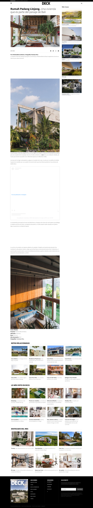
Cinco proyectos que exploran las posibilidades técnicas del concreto (72, 422)
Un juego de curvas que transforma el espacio (70, 94)
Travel (32, 498)
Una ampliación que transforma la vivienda (36, 360)
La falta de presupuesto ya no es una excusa (46, 471)
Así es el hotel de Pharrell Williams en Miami (19, 420)
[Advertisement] (35, 70)
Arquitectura (33, 482)
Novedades (32, 494)
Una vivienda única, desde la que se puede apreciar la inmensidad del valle (55, 360)
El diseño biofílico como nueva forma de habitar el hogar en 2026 (55, 421)
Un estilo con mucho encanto (72, 401)
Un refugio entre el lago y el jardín (19, 359)
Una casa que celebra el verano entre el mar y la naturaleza (70, 25)
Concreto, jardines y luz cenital (54, 378)
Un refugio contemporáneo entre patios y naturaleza (70, 60)
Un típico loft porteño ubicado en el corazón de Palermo (22, 471)
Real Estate (33, 496)
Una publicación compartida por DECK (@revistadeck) (28, 217)
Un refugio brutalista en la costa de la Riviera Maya (45, 449)
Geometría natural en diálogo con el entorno (71, 77)
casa (42, 155)
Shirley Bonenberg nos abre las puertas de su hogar (69, 471)
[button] (82, 3)
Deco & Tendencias (34, 487)
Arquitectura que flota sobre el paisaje (71, 42)
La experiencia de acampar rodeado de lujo (18, 401)
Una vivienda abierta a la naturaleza (73, 359)
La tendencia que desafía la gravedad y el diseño (37, 401)
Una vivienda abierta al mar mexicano (36, 378)
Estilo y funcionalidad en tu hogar (36, 420)
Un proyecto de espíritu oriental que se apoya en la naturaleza (70, 449)
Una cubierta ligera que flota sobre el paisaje (18, 378)
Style (31, 491)
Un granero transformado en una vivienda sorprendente (54, 402)
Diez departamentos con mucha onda (22, 448)
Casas (31, 484)
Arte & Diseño (33, 489)
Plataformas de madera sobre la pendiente (72, 379)
